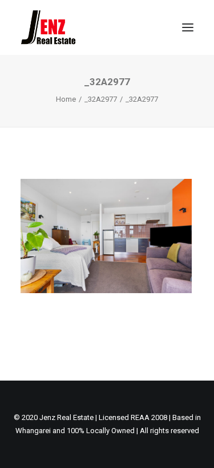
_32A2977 (100, 99)
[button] (187, 27)
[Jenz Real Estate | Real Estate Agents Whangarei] (65, 27)
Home (66, 99)
